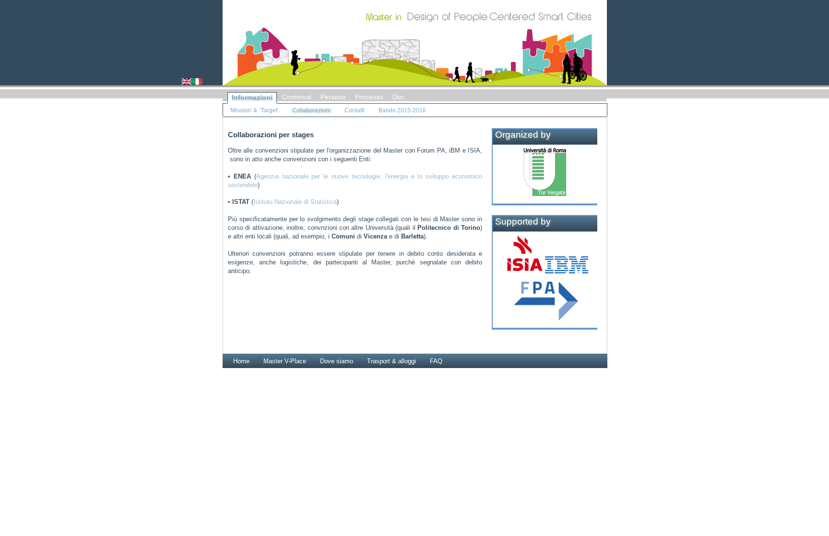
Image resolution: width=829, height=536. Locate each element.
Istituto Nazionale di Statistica (295, 201)
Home (241, 361)
